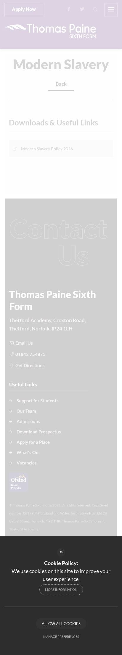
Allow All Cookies (61, 623)
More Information (61, 589)
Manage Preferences (61, 636)
